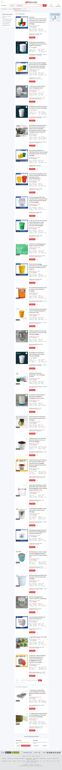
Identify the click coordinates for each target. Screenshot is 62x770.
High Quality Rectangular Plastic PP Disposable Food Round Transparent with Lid (38, 532)
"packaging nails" (25, 686)
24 (18, 682)
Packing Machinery (5, 23)
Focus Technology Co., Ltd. (31, 765)
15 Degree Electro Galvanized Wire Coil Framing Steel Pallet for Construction (38, 715)
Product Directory (4, 8)
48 (23, 682)
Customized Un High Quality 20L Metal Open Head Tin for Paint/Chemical (37, 396)
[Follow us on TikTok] (49, 752)
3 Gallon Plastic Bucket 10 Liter (38, 637)
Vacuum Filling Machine (6, 22)
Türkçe (58, 760)
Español (10, 760)
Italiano (28, 760)
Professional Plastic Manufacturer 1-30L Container (36, 375)
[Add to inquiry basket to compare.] (37, 37)
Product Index (29, 759)
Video (18, 27)
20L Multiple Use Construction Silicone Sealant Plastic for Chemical (37, 354)
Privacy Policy (36, 764)
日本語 (48, 760)
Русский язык (23, 760)
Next (39, 680)
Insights (34, 759)
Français (18, 760)
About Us (23, 756)
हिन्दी (50, 760)
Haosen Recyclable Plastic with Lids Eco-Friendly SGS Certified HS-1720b (38, 311)
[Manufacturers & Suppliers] (31, 2)
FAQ (27, 756)
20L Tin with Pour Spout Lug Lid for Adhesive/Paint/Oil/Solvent (38, 289)
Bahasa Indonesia (33, 762)
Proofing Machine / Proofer (7, 19)
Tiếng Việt (27, 762)
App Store (8, 752)
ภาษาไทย (54, 760)
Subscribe (44, 745)
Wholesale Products (28, 758)
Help (30, 756)
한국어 (44, 760)
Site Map (33, 756)
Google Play (16, 752)
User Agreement (25, 764)
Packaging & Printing (6, 25)
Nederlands (37, 760)
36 (21, 682)
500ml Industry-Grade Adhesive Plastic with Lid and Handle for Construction (37, 44)
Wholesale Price (35, 758)
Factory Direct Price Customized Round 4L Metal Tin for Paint (37, 418)
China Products (10, 758)
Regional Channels (56, 758)
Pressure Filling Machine (6, 20)
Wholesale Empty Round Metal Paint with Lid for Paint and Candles (38, 577)
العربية (41, 760)
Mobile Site (38, 756)
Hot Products (4, 758)
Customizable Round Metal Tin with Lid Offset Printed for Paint (37, 510)
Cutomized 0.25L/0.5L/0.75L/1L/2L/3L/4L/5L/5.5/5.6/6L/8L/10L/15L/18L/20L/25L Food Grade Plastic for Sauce (38, 20)
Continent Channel (43, 758)
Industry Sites (49, 758)
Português (14, 760)
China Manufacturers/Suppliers (19, 758)
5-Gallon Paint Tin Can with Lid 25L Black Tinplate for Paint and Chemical (37, 440)
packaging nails (24, 10)
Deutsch (32, 760)
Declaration (31, 764)
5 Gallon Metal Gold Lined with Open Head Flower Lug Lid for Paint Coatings (37, 332)
